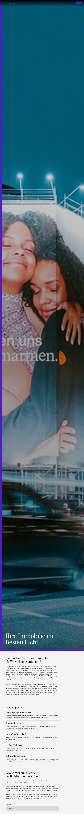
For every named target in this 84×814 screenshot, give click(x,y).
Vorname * (9, 804)
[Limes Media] (11, 3)
